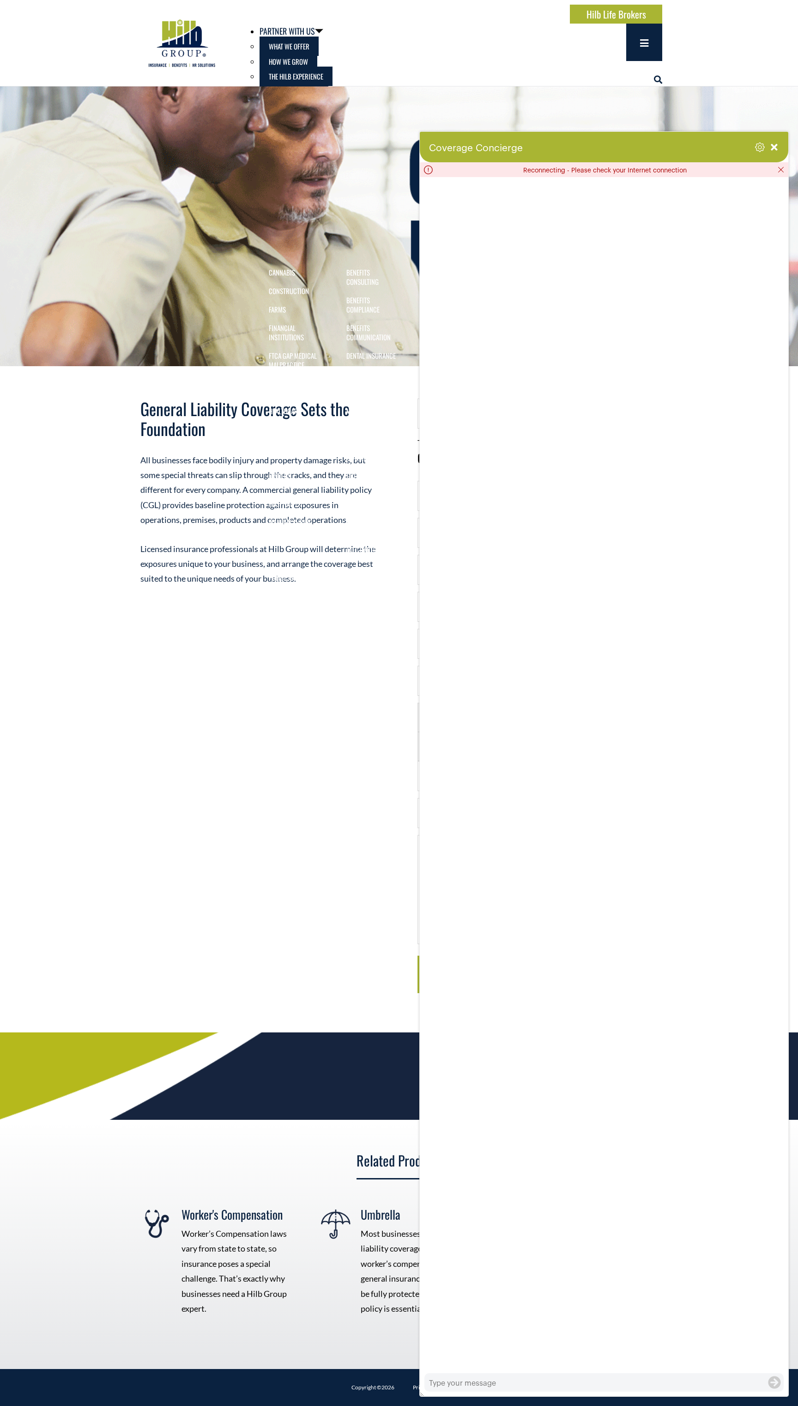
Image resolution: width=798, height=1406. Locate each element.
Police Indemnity (292, 577)
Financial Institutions (286, 332)
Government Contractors (288, 388)
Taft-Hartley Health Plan (364, 554)
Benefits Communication (368, 332)
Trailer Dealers (291, 698)
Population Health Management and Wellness (372, 411)
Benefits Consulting (362, 277)
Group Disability (370, 439)
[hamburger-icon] (644, 42)
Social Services (291, 661)
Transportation (291, 716)
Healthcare (285, 411)
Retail (277, 642)
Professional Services (288, 600)
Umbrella (380, 1214)
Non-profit (284, 559)
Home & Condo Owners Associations (289, 475)
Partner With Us (287, 31)
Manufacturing (291, 522)
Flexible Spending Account (371, 378)
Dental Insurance (371, 355)
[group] (604, 775)
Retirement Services (362, 582)
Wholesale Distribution (287, 739)
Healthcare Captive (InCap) (373, 526)
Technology (285, 679)
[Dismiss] (781, 169)
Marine (279, 540)
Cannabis (282, 272)
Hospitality (285, 503)
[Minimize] (774, 147)
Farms (277, 309)
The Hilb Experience (296, 76)
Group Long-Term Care (371, 480)
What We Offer (289, 46)
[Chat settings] (760, 147)
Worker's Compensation (232, 1214)
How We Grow (288, 61)
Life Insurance (366, 503)
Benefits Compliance (363, 304)
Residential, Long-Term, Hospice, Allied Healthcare (294, 438)
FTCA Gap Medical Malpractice (293, 360)
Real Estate (284, 624)
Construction (289, 291)
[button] (658, 79)
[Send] (774, 1382)
